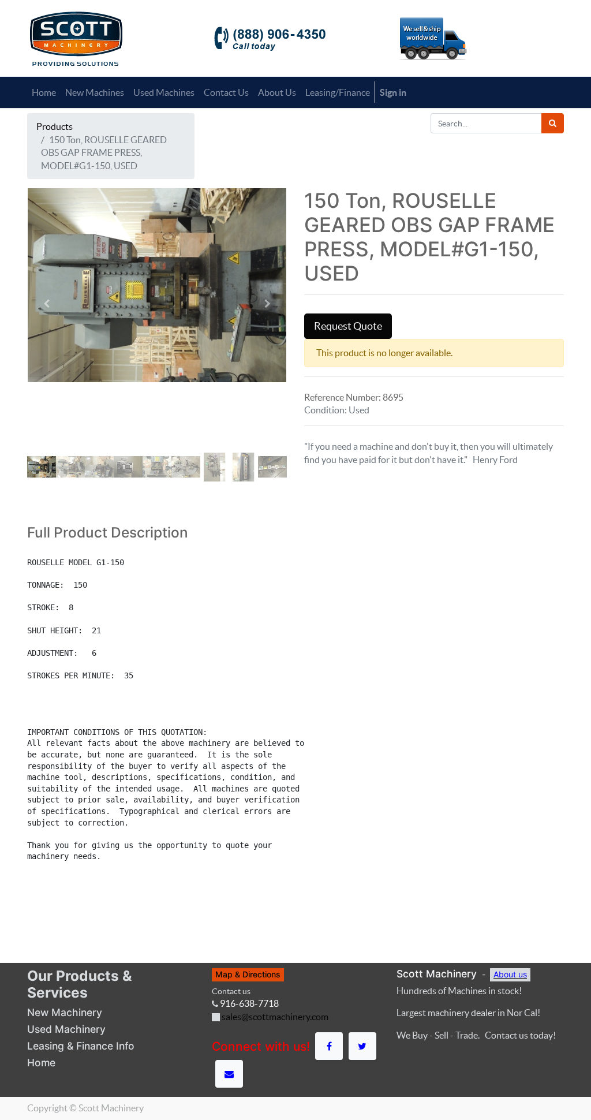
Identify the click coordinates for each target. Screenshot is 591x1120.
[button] (46, 303)
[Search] (552, 123)
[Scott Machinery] (76, 37)
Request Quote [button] (348, 326)
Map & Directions (247, 974)
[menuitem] (44, 92)
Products (54, 126)
